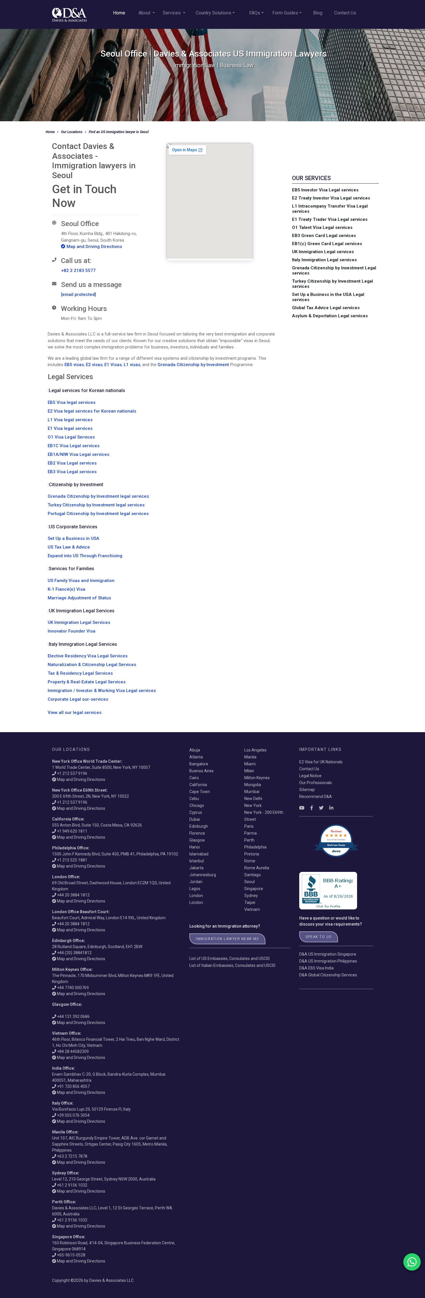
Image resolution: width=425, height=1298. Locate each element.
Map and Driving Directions (93, 246)
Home (119, 13)
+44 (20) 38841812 (74, 952)
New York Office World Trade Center (86, 761)
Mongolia (252, 784)
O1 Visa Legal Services (71, 437)
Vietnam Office (66, 1033)
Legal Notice (310, 775)
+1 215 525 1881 (72, 860)
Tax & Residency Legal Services (80, 673)
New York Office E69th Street (79, 790)
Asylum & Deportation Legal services (330, 315)
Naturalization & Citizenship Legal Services (92, 664)
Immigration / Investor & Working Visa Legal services (102, 690)
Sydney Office (65, 1173)
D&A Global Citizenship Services (328, 975)
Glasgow (197, 840)
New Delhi (253, 798)
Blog (317, 13)
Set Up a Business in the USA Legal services (328, 297)
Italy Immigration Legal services (324, 259)
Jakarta (196, 868)
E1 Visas (113, 364)
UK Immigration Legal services (323, 251)
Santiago (252, 874)
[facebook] (311, 808)
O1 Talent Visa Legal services (322, 227)
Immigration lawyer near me (227, 939)
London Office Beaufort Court (80, 911)
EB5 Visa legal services (71, 402)
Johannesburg (202, 874)
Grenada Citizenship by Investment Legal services (334, 270)
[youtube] (301, 808)
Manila (250, 757)
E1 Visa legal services (70, 428)
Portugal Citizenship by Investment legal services (98, 513)
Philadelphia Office (70, 848)
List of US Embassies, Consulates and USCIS (229, 958)
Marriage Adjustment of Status (79, 597)
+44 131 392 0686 (73, 1016)
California (198, 784)
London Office (65, 876)
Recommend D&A (315, 796)
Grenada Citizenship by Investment (193, 364)
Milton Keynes (257, 777)
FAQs (254, 13)
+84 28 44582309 (73, 1051)
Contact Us (345, 13)
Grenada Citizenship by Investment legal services (98, 496)
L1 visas (132, 364)
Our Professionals (315, 782)
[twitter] (321, 808)
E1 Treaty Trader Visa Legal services (329, 219)
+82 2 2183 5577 (78, 270)
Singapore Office (68, 1236)
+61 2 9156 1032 (72, 1185)
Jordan (195, 881)
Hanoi (194, 847)
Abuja (194, 750)
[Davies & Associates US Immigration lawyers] (69, 14)
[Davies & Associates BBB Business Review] (328, 890)
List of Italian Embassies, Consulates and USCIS (232, 965)
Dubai (194, 819)
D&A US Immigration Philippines (328, 961)
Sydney (251, 895)
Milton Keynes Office (71, 969)
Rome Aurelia (256, 868)
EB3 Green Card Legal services (324, 235)
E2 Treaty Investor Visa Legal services (331, 198)
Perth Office (63, 1202)
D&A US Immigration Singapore (327, 954)
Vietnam (252, 909)
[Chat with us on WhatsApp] (412, 1262)
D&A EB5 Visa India (316, 968)
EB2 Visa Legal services (72, 463)
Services (172, 13)
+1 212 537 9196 (72, 773)
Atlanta (196, 757)
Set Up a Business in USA (73, 538)
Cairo (194, 777)
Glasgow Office (66, 1004)
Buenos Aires (201, 771)
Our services (311, 178)
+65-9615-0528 (71, 1255)
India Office (63, 1068)
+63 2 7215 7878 (72, 1156)
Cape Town (199, 791)
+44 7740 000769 (73, 987)
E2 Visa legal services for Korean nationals (92, 411)
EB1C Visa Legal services (73, 445)
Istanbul (196, 861)
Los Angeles (255, 750)
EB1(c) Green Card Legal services (327, 243)
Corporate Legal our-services (78, 699)
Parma (250, 833)
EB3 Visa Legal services (72, 471)
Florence (197, 833)
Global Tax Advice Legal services (326, 307)
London (196, 895)
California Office (67, 819)
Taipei (249, 902)
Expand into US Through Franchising (85, 555)
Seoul (249, 881)
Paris (249, 826)
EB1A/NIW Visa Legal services (78, 454)
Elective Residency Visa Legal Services (88, 656)
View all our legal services (74, 712)
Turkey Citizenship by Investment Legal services (332, 284)
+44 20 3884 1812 (73, 895)
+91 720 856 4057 (73, 1086)
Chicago (196, 805)
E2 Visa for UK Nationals (321, 762)
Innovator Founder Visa (71, 631)
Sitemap (307, 789)
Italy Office (62, 1103)
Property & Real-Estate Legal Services (86, 682)
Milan (249, 771)
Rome (249, 861)
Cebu (194, 798)
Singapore (253, 888)
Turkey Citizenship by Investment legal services (96, 505)
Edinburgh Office (68, 940)
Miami (250, 764)
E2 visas (94, 364)
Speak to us (319, 937)
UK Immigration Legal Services (79, 622)
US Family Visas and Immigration (81, 580)
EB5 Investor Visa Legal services (325, 190)
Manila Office (64, 1132)
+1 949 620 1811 (72, 831)
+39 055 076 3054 (73, 1115)
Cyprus (195, 812)
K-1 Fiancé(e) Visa (66, 589)
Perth (249, 840)
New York (253, 805)
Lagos (194, 888)
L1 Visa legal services (70, 419)
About (144, 13)
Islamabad (198, 854)
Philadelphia (255, 847)
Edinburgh (198, 826)
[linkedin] (331, 808)
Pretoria (251, 854)
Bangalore (198, 764)
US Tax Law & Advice (69, 547)
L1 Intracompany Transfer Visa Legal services (330, 209)
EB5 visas (74, 364)
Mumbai (251, 791)
